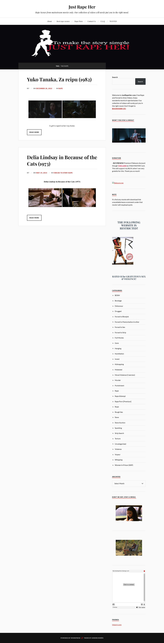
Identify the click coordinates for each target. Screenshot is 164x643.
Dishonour (119, 306)
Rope (117, 407)
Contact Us (91, 21)
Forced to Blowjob (122, 316)
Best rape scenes (63, 21)
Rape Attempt (120, 396)
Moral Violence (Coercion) (125, 375)
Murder (118, 380)
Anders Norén (97, 638)
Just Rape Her (82, 7)
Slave (117, 417)
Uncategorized (120, 444)
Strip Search (119, 433)
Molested (118, 370)
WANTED (113, 21)
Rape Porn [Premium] (123, 401)
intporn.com (116, 625)
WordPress (75, 638)
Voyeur (117, 454)
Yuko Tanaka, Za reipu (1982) (59, 79)
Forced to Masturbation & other (127, 322)
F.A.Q (103, 21)
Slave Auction (120, 423)
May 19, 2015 (41, 173)
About (49, 21)
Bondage (118, 301)
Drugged (118, 311)
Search (115, 77)
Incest (117, 359)
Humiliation (119, 354)
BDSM (117, 295)
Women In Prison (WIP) (124, 465)
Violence (118, 449)
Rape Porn (79, 21)
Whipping (118, 460)
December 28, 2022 (44, 88)
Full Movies (119, 338)
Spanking (118, 428)
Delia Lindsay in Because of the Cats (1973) (62, 160)
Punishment (119, 385)
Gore (117, 343)
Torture (117, 438)
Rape (60, 88)
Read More (34, 132)
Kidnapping (119, 364)
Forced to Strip (60, 173)
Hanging (118, 348)
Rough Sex (119, 412)
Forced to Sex (120, 327)
